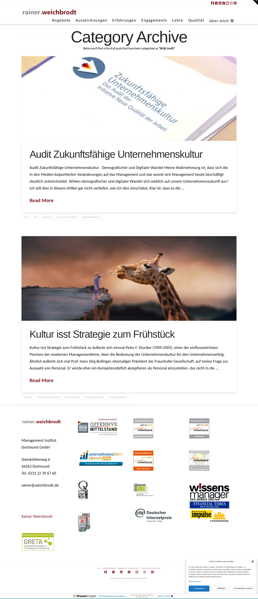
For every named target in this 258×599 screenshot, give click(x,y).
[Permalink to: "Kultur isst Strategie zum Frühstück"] (129, 278)
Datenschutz (134, 568)
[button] (252, 561)
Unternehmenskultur (90, 217)
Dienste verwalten (195, 581)
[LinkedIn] (220, 3)
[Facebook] (212, 3)
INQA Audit (47, 217)
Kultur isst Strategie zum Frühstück (102, 334)
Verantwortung (109, 568)
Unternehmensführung (94, 397)
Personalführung (72, 397)
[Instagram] (231, 3)
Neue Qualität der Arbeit (66, 217)
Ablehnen (221, 588)
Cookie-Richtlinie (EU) (150, 568)
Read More (42, 200)
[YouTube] (227, 3)
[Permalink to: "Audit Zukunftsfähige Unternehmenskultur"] (129, 98)
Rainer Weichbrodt (37, 517)
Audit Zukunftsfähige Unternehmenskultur (116, 154)
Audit (26, 217)
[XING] (223, 3)
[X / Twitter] (216, 3)
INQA (35, 217)
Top (99, 568)
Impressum (122, 568)
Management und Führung (49, 397)
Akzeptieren (199, 588)
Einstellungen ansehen (243, 588)
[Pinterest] (235, 3)
